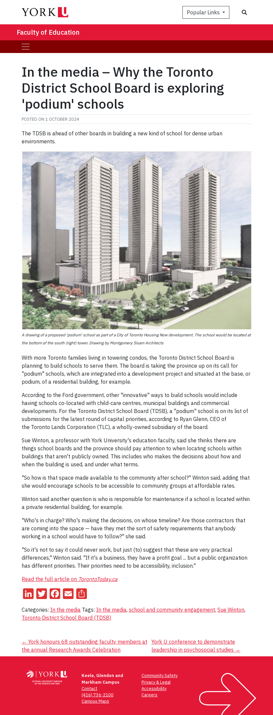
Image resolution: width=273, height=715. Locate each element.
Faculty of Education (48, 32)
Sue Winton (230, 609)
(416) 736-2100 (98, 695)
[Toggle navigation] (26, 46)
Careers (149, 695)
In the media (65, 609)
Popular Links (204, 12)
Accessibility (153, 688)
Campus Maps (95, 701)
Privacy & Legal (155, 682)
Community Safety (159, 675)
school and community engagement (172, 609)
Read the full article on (70, 579)
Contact (89, 688)
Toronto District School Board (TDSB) (66, 617)
